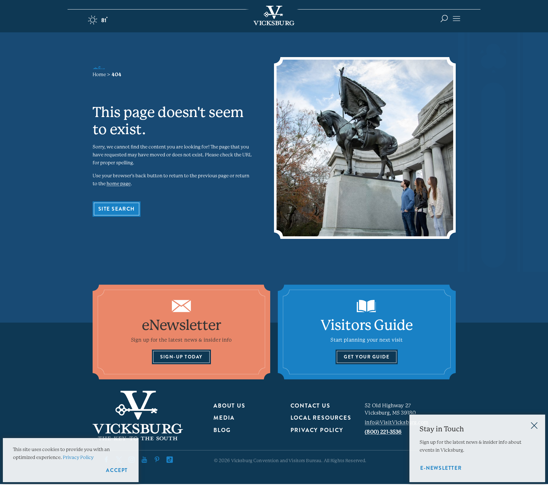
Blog (222, 430)
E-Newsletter (441, 468)
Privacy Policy (316, 430)
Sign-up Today (181, 356)
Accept (117, 470)
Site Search (116, 209)
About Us (229, 406)
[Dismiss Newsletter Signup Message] (534, 425)
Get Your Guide (366, 356)
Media (224, 418)
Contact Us (310, 406)
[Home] (274, 15)
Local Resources (320, 418)
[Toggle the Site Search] (444, 18)
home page (119, 184)
